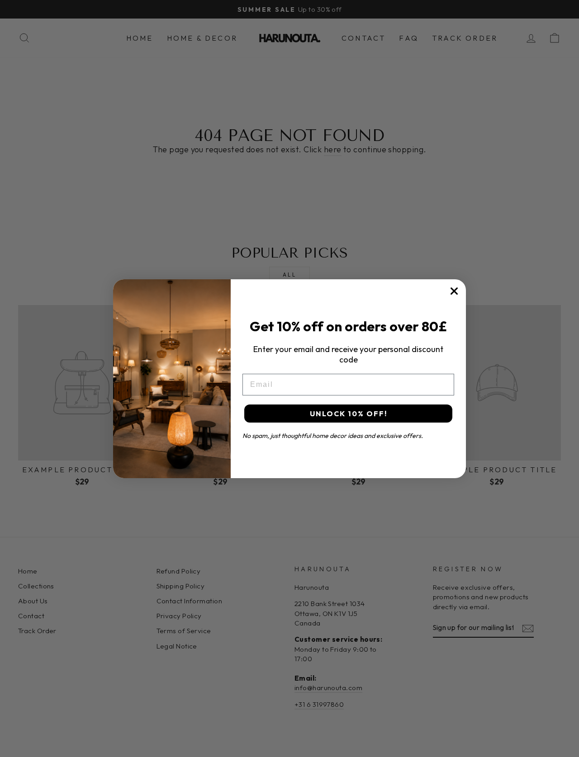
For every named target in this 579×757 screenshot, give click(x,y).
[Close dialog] (454, 291)
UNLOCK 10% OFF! (348, 413)
